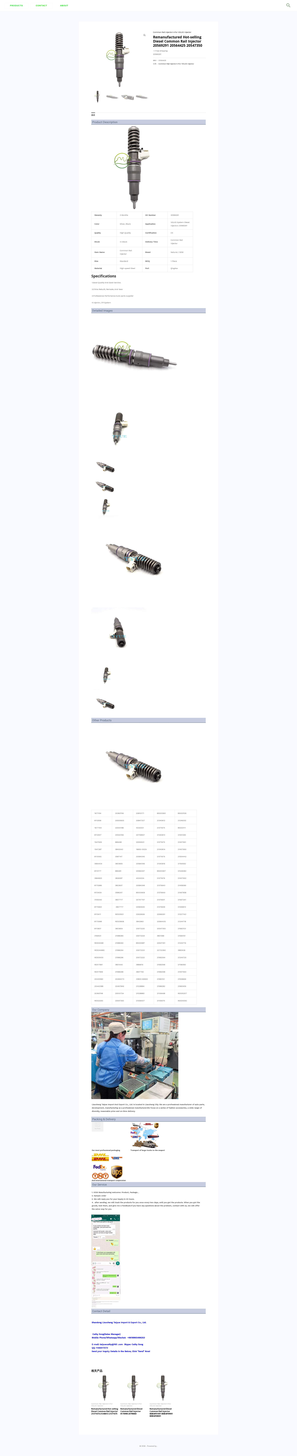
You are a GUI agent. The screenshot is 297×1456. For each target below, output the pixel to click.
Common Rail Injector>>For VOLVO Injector (172, 32)
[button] (16, 5)
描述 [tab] (93, 115)
